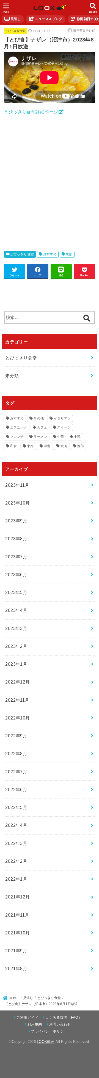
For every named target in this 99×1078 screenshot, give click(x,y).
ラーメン (40, 437)
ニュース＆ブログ (48, 19)
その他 (39, 418)
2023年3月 (16, 628)
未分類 (12, 375)
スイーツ (64, 427)
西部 (80, 446)
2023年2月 (16, 646)
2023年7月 (16, 556)
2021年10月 (17, 932)
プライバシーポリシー (49, 1031)
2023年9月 (16, 520)
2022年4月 (16, 825)
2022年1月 (16, 879)
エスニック (18, 427)
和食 (13, 446)
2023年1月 (16, 664)
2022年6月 (16, 789)
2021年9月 (16, 950)
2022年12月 (17, 681)
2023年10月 (17, 502)
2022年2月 (16, 861)
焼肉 (64, 446)
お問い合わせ (60, 1024)
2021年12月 (17, 896)
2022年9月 (16, 735)
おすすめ (50, 254)
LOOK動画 (45, 1042)
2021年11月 (17, 914)
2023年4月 (16, 610)
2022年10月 (17, 717)
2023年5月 (16, 592)
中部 (77, 437)
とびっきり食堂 (15, 30)
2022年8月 (16, 753)
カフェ (42, 427)
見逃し (15, 19)
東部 (69, 254)
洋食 (47, 446)
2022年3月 (16, 843)
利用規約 (35, 1024)
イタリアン (62, 418)
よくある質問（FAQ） (63, 1017)
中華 (60, 437)
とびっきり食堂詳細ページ (31, 111)
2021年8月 (16, 968)
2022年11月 (17, 700)
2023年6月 (16, 574)
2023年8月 (16, 538)
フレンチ (17, 437)
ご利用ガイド (27, 1017)
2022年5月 (16, 807)
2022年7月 (16, 771)
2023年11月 (17, 485)
